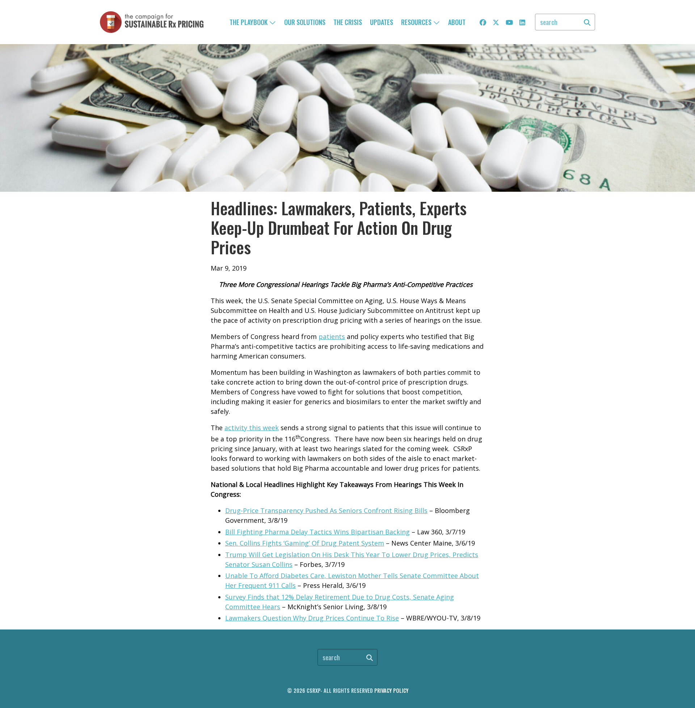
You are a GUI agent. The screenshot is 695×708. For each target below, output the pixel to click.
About (457, 22)
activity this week (251, 427)
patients (332, 336)
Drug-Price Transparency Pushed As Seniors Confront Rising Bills (326, 510)
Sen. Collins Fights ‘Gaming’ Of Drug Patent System (304, 543)
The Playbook (249, 22)
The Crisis (347, 22)
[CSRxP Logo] (151, 22)
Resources (417, 22)
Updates (381, 22)
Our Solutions (304, 22)
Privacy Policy (391, 690)
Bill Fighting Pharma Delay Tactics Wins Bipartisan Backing (317, 531)
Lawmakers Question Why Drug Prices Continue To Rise (312, 618)
